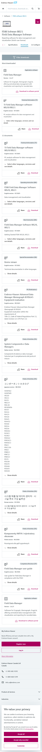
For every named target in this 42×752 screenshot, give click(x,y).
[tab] (13, 45)
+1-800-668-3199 (11, 677)
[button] (21, 644)
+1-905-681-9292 (11, 671)
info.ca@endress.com (12, 682)
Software (7, 16)
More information (7, 656)
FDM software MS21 (19, 16)
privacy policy (29, 729)
